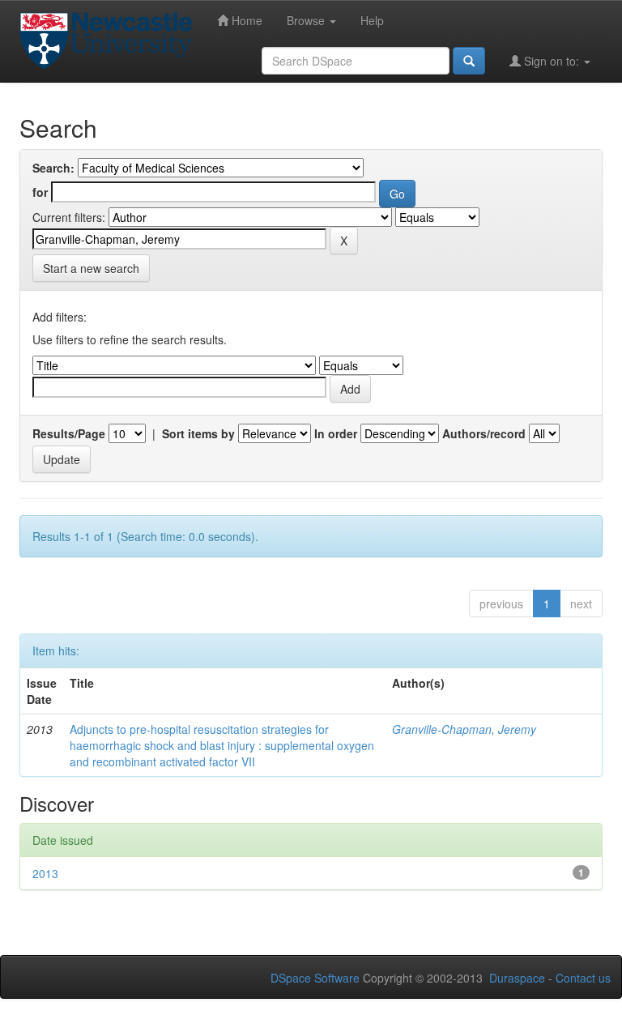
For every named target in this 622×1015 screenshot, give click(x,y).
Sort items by (198, 433)
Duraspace (517, 978)
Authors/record (484, 433)
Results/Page (68, 433)
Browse (307, 20)
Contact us (583, 978)
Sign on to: (551, 61)
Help (372, 20)
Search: (53, 168)
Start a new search (91, 268)
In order (335, 433)
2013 (45, 873)
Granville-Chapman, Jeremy (464, 729)
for (40, 192)
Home (245, 20)
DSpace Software (315, 978)
